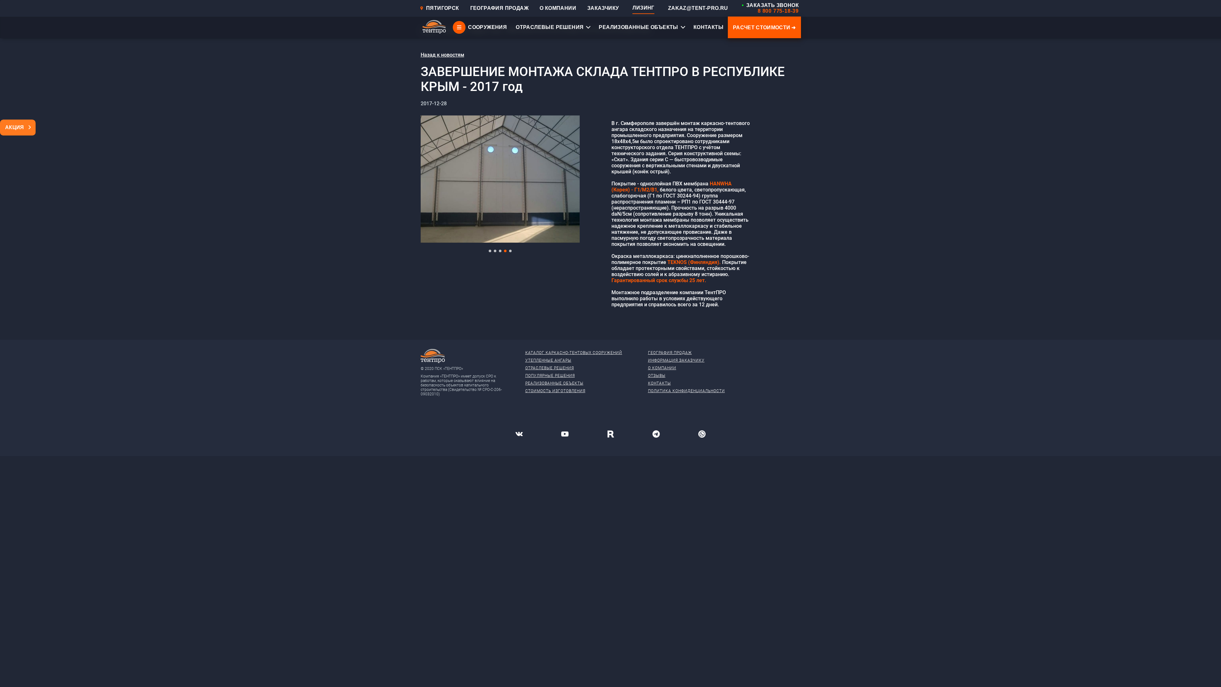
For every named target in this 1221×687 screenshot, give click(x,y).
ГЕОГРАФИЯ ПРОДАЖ (499, 8)
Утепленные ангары (548, 360)
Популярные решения (550, 375)
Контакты (659, 383)
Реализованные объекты (554, 383)
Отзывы (657, 375)
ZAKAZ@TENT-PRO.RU (698, 8)
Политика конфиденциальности (686, 391)
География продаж (670, 352)
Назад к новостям (442, 55)
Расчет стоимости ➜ (764, 27)
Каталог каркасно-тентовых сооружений (573, 352)
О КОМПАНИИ (558, 8)
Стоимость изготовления (555, 391)
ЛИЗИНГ (643, 7)
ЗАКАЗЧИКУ (603, 8)
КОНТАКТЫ (708, 27)
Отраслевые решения (549, 368)
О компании (662, 368)
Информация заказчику (676, 360)
